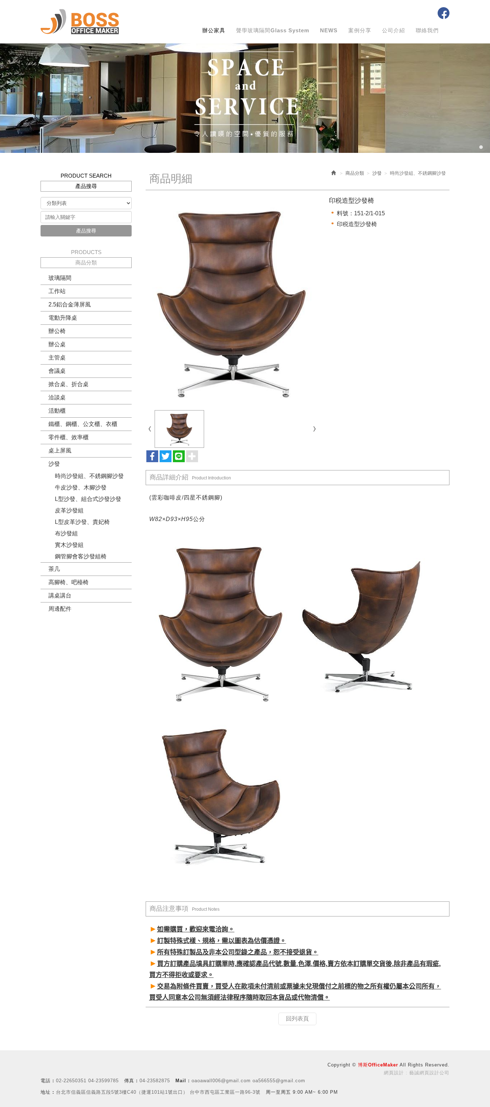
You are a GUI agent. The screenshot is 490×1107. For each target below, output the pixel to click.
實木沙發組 (69, 545)
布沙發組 (66, 533)
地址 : (47, 1092)
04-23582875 (155, 1080)
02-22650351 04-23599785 (87, 1080)
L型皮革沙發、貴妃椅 (82, 522)
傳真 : (131, 1080)
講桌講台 (59, 595)
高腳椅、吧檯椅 (68, 582)
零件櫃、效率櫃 (68, 437)
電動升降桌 (62, 318)
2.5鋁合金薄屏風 (69, 304)
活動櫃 (57, 411)
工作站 (57, 291)
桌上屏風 (59, 450)
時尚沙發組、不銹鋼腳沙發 (89, 476)
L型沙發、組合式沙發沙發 (88, 499)
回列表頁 (297, 1018)
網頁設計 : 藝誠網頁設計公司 (416, 1072)
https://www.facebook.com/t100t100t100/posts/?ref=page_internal (443, 13)
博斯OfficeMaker (80, 21)
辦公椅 (57, 331)
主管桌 (57, 358)
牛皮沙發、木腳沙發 (81, 487)
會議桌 (57, 371)
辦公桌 (57, 344)
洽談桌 (57, 397)
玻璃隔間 (59, 278)
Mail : (182, 1080)
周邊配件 (59, 609)
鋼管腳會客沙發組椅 (81, 556)
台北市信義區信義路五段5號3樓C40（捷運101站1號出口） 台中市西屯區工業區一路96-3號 (158, 1092)
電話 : (47, 1080)
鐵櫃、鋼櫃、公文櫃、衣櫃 (82, 424)
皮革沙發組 (69, 510)
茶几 (54, 569)
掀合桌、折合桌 (68, 384)
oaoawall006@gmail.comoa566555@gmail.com (248, 1080)
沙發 (54, 464)
